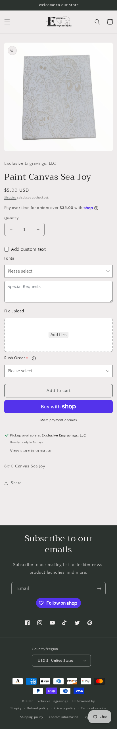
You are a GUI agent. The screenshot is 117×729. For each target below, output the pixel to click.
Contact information (63, 717)
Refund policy (38, 708)
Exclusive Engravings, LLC (55, 701)
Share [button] (16, 483)
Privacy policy (65, 708)
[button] (7, 22)
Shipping (10, 197)
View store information (31, 450)
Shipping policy (32, 717)
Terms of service (93, 708)
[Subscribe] (99, 588)
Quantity (11, 218)
